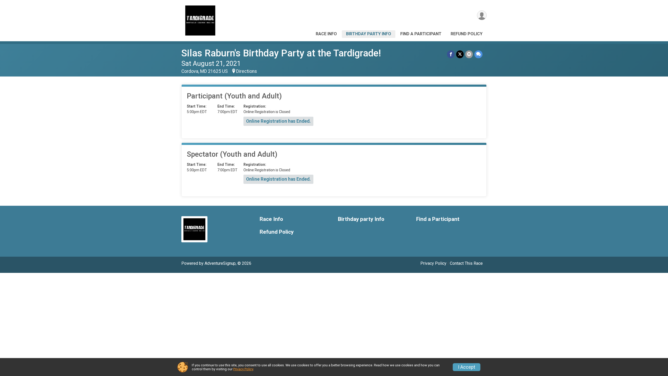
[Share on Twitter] (460, 54)
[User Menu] (482, 15)
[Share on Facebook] (451, 54)
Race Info (326, 33)
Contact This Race (466, 263)
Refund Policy (466, 33)
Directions (246, 71)
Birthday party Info (368, 33)
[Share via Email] (469, 54)
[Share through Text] (478, 54)
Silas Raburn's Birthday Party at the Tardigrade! (281, 53)
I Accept (466, 367)
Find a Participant (421, 33)
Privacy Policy (433, 263)
